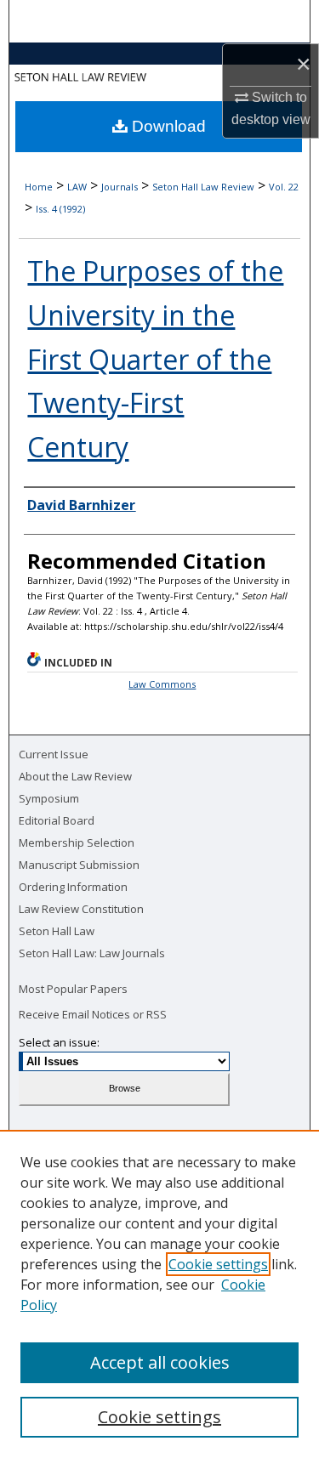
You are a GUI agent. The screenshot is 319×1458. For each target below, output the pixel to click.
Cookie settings (218, 1264)
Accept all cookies (160, 1362)
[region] (159, 1294)
